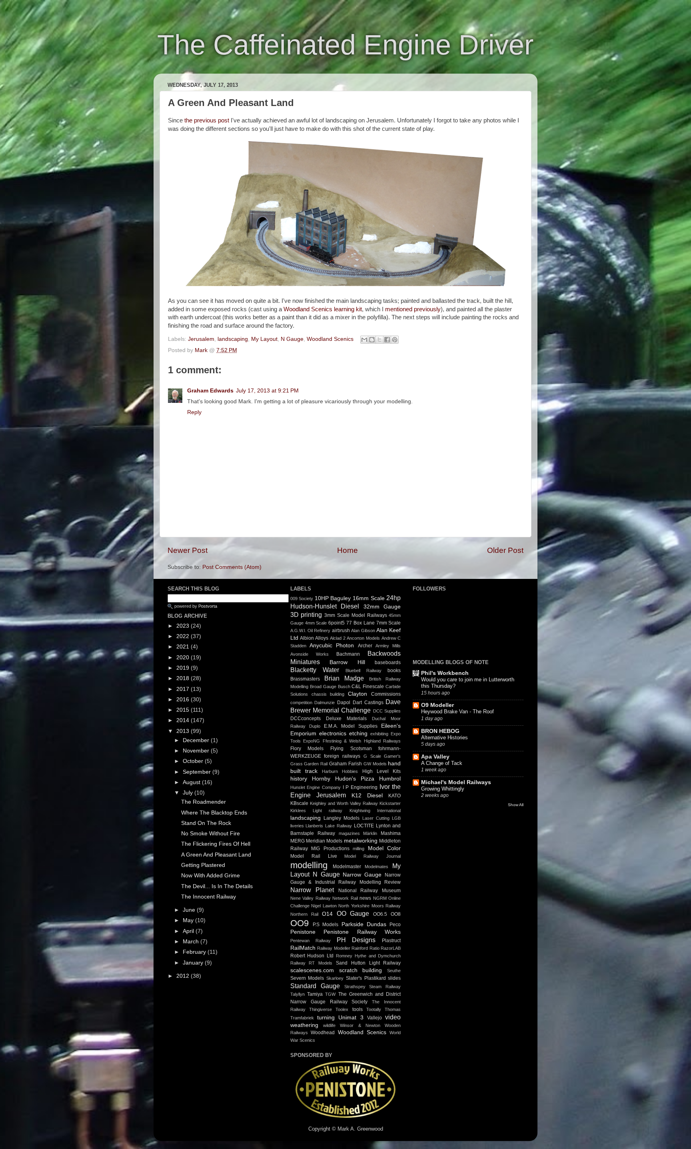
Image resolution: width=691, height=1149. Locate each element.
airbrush (341, 630)
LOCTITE (364, 826)
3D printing (306, 614)
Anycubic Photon (332, 646)
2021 (183, 647)
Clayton (357, 694)
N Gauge (292, 339)
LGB (396, 818)
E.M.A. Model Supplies (351, 726)
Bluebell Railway (363, 670)
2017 (183, 689)
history (298, 779)
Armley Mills (388, 645)
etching (358, 734)
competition (301, 702)
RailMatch (303, 948)
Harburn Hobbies (340, 771)
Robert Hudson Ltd (312, 956)
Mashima (391, 833)
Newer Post (188, 550)
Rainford (359, 948)
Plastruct (391, 940)
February (195, 952)
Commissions (386, 694)
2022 (183, 636)
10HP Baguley (333, 598)
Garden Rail (316, 763)
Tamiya (315, 994)
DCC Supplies (387, 711)
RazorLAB (391, 948)
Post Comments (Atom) (232, 567)
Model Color (384, 848)
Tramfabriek (302, 1017)
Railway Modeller (333, 948)
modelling (309, 865)
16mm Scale (369, 598)
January (194, 963)
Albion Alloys (314, 638)
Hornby (321, 779)
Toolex (342, 1009)
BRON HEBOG (440, 731)
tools (357, 1009)
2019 (183, 668)
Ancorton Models (363, 638)
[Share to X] (379, 340)
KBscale (299, 803)
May (189, 920)
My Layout (264, 339)
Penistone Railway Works (362, 932)
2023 (183, 626)
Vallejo (374, 1018)
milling (358, 848)
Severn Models (307, 978)
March (191, 942)
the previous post (206, 120)
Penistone (303, 932)
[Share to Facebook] (387, 340)
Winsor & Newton (360, 1025)
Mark (202, 350)
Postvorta (207, 606)
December (197, 740)
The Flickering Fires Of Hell (215, 844)
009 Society (302, 598)
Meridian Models (324, 841)
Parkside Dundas (364, 924)
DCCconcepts (305, 718)
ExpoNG (311, 741)
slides (394, 978)
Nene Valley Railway (310, 898)
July (188, 793)
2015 (183, 710)
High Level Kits (381, 771)
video (393, 1017)
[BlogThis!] (372, 340)
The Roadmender (203, 802)
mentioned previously (413, 309)
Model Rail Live (313, 856)
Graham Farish (345, 764)
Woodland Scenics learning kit (323, 309)
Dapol (343, 702)
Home (347, 550)
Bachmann (348, 654)
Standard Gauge (315, 985)
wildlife (329, 1025)
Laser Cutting (375, 818)
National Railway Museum (369, 890)
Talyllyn (297, 994)
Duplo (314, 726)
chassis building (328, 694)
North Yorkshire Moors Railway (369, 905)
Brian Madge (344, 678)
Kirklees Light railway (316, 810)
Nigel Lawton (324, 905)
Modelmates (376, 866)
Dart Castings (368, 702)
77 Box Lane (360, 623)
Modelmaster (347, 866)
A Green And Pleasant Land (216, 855)
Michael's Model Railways (456, 782)
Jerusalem (201, 339)
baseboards (388, 662)
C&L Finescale (367, 686)
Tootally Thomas (383, 1009)
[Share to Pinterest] (395, 340)
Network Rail (345, 898)
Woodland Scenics (330, 339)
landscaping (233, 339)
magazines (349, 833)
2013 (183, 731)
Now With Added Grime (210, 876)
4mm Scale (316, 623)
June (190, 910)
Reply (194, 412)
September (197, 772)
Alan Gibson (363, 630)
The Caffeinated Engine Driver (345, 44)
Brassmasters (305, 679)
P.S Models (325, 924)
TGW (330, 994)
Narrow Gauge (362, 875)
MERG (297, 841)
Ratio (374, 948)
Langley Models (341, 818)
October (194, 761)
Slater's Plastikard (366, 978)
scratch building (360, 970)
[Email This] (364, 340)
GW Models (375, 763)
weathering (304, 1025)
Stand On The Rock (206, 823)
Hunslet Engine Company (315, 787)
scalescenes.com (312, 970)
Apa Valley (435, 757)
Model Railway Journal (372, 856)
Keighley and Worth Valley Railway (344, 803)
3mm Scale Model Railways (355, 615)
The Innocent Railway (208, 897)
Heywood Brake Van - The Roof (457, 712)
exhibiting (379, 733)
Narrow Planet (312, 889)
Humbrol (390, 779)
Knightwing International (375, 810)
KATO (394, 796)
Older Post (505, 550)
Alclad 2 (338, 638)
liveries (297, 825)
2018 (183, 678)
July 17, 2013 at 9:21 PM (267, 391)
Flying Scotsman (351, 748)
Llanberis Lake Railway (329, 825)
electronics (332, 734)
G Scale (372, 756)
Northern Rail (304, 914)
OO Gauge (353, 913)
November (197, 751)
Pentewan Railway (310, 940)
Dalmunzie (324, 702)
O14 (327, 914)
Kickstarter (390, 803)
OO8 (396, 914)
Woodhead (323, 1032)
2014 (183, 720)
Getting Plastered (203, 865)
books (394, 670)
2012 (183, 976)
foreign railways (342, 756)
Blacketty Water (314, 669)
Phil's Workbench (445, 673)
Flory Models (307, 748)
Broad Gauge (323, 686)
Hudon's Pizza (354, 779)
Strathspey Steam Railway (372, 986)
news (365, 898)
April (189, 931)
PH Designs (356, 939)
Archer (365, 646)
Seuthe (394, 970)
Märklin (370, 833)
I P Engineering (360, 787)
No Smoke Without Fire (210, 834)
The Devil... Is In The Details (217, 886)
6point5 (336, 623)
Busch (344, 686)
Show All (515, 805)
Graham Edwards (210, 391)
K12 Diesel (367, 796)
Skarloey (335, 978)
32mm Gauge (382, 607)
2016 (183, 700)
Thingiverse (320, 1009)
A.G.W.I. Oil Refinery (310, 630)
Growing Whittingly (442, 789)
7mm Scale (388, 623)
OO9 (299, 923)
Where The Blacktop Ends (214, 813)
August (192, 782)
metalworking (360, 841)
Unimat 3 (350, 1018)
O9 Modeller (437, 705)
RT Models (320, 963)
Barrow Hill (347, 662)
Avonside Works (309, 654)
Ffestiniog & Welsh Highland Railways (362, 741)
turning (326, 1018)
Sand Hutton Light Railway (368, 963)
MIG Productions (330, 848)
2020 (183, 658)
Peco (395, 924)
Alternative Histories (444, 738)
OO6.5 (380, 914)
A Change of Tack (441, 763)
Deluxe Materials (346, 718)
